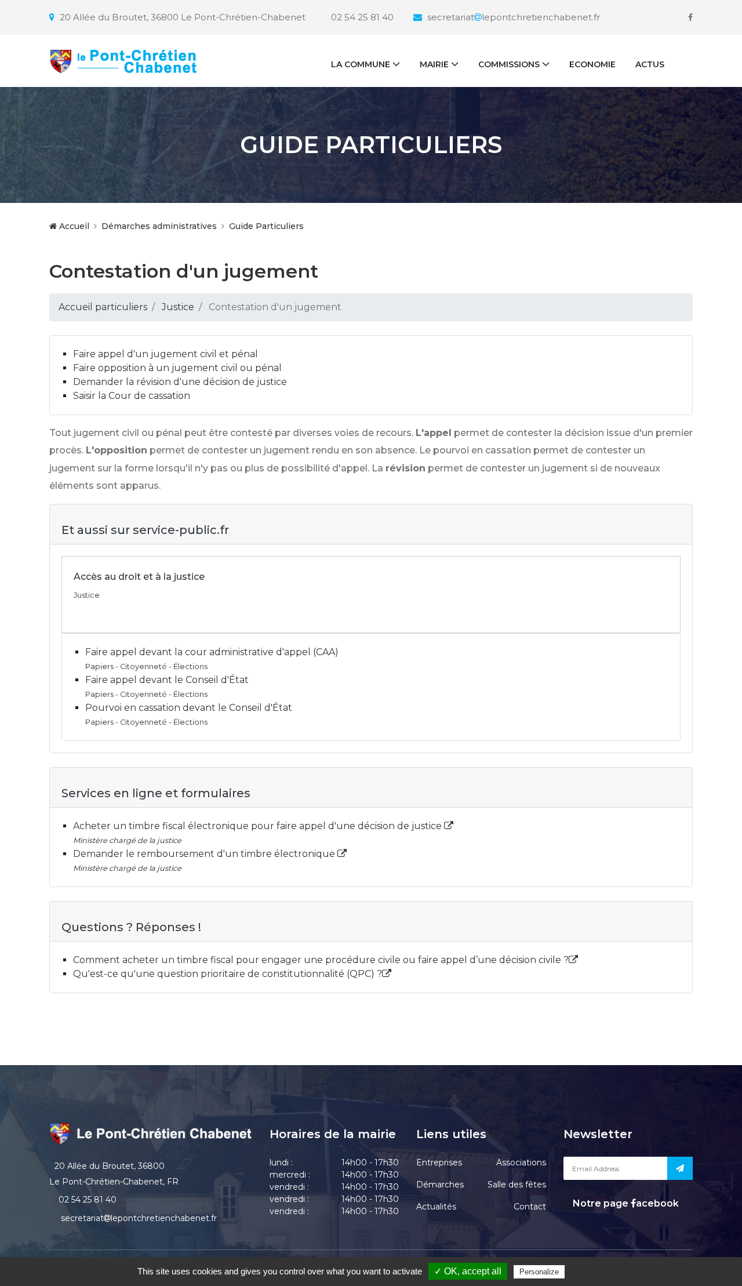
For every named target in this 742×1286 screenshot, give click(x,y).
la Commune (360, 64)
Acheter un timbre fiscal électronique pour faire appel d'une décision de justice (258, 825)
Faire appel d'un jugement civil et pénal (165, 353)
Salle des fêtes (517, 1184)
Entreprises (439, 1162)
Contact (530, 1206)
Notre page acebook (624, 1203)
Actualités (436, 1206)
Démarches (440, 1184)
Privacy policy (592, 1271)
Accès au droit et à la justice (139, 576)
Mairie (434, 64)
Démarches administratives (159, 226)
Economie (592, 64)
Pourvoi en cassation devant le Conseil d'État (188, 707)
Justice (178, 307)
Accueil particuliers (103, 307)
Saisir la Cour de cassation (131, 395)
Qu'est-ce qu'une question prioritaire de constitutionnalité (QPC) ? (227, 973)
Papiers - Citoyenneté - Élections (146, 666)
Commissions (509, 64)
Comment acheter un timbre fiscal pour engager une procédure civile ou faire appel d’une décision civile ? (321, 959)
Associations (521, 1162)
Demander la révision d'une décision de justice (180, 381)
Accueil (73, 226)
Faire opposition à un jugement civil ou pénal (177, 367)
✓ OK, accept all (467, 1271)
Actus (649, 64)
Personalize (539, 1271)
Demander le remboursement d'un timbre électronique (205, 853)
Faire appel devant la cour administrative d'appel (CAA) (212, 651)
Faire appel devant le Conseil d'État (167, 679)
